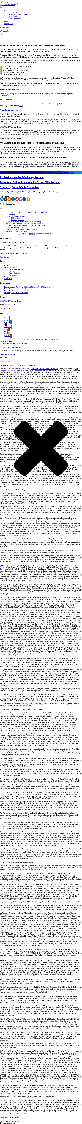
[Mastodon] (20, 199)
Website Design (5, 361)
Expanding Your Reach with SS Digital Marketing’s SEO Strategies (37, 172)
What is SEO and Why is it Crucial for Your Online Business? (24, 223)
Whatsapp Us (4, 31)
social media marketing (27, 51)
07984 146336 (13, 305)
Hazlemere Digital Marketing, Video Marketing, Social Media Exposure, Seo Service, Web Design (34, 234)
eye (32, 57)
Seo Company (14, 1117)
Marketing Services (11, 12)
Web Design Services (9, 110)
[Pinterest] (17, 199)
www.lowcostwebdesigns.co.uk (10, 347)
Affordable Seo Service (8, 354)
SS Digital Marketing (37, 339)
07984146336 (4, 3)
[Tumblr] (24, 199)
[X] (5, 199)
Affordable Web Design (8, 358)
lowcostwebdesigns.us (27, 365)
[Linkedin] (13, 199)
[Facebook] (2, 199)
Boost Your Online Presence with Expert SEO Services (30, 182)
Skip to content (5, 1)
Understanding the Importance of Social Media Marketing (23, 222)
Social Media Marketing (18, 14)
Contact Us (8, 24)
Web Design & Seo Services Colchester (38, 371)
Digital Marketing (27, 120)
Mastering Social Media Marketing (19, 187)
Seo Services (13, 16)
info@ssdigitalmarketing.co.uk (20, 3)
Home (6, 10)
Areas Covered (5, 308)
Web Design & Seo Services (44, 369)
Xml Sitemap (4, 257)
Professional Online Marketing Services (22, 177)
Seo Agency (4, 1117)
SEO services (40, 120)
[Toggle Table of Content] (1, 209)
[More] (28, 199)
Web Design (13, 20)
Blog (6, 22)
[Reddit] (9, 199)
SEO (20, 106)
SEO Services (6, 100)
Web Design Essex (51, 339)
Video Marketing (15, 18)
